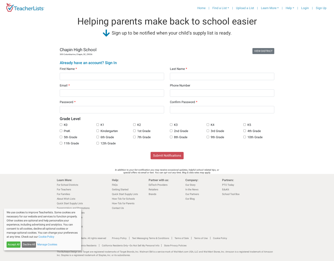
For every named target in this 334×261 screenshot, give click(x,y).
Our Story (190, 184)
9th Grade (217, 137)
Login (305, 8)
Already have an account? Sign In (88, 62)
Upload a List (245, 8)
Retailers (153, 189)
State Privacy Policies (175, 245)
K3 (176, 125)
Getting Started (120, 189)
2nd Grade (181, 131)
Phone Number (180, 85)
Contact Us (118, 208)
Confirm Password (183, 102)
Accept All (14, 244)
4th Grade (254, 131)
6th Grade (107, 137)
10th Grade (254, 137)
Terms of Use (201, 238)
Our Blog (190, 198)
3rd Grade (217, 131)
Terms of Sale (182, 238)
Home (201, 8)
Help (289, 8)
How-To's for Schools (123, 198)
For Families (63, 194)
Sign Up (321, 8)
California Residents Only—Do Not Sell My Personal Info (130, 245)
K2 (139, 125)
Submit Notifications (167, 155)
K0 (65, 125)
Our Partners (192, 194)
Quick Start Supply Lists (70, 203)
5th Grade (70, 137)
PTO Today (228, 184)
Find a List (219, 8)
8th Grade (180, 137)
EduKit (225, 189)
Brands (152, 194)
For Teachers (64, 189)
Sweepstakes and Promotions (73, 208)
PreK (67, 131)
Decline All (29, 244)
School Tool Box (230, 194)
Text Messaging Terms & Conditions (150, 238)
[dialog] (42, 229)
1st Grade (143, 131)
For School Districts (67, 184)
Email (65, 85)
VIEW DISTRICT (263, 51)
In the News (192, 189)
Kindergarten (109, 131)
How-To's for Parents (123, 203)
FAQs (115, 184)
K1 (102, 125)
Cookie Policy (220, 238)
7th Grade (144, 137)
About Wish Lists (66, 198)
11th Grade (71, 143)
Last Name (178, 69)
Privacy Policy (119, 238)
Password (68, 102)
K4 (212, 125)
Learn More (268, 8)
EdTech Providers (158, 184)
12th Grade (108, 143)
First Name (68, 69)
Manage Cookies (47, 244)
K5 (249, 125)
